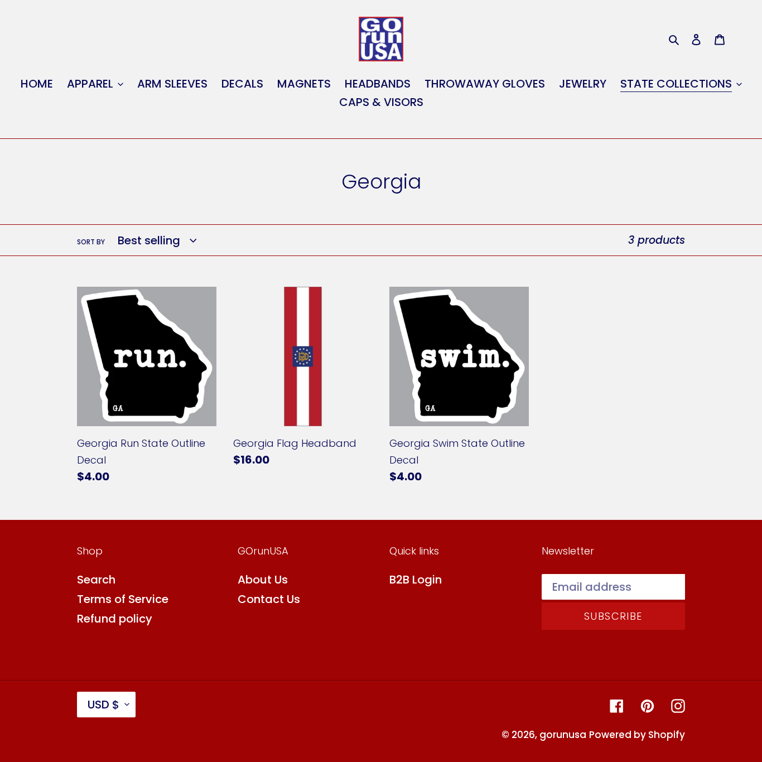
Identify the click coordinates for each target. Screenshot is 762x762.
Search (96, 579)
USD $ (103, 704)
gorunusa (562, 734)
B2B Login (415, 579)
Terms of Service (122, 599)
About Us (263, 579)
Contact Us (269, 599)
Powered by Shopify (637, 734)
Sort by (91, 242)
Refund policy (114, 618)
